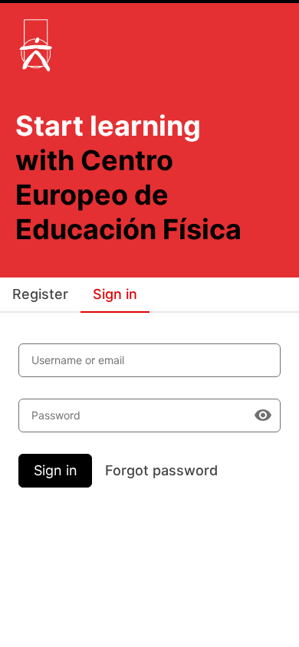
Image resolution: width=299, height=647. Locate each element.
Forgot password (161, 470)
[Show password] (263, 415)
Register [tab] (40, 294)
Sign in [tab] (115, 294)
